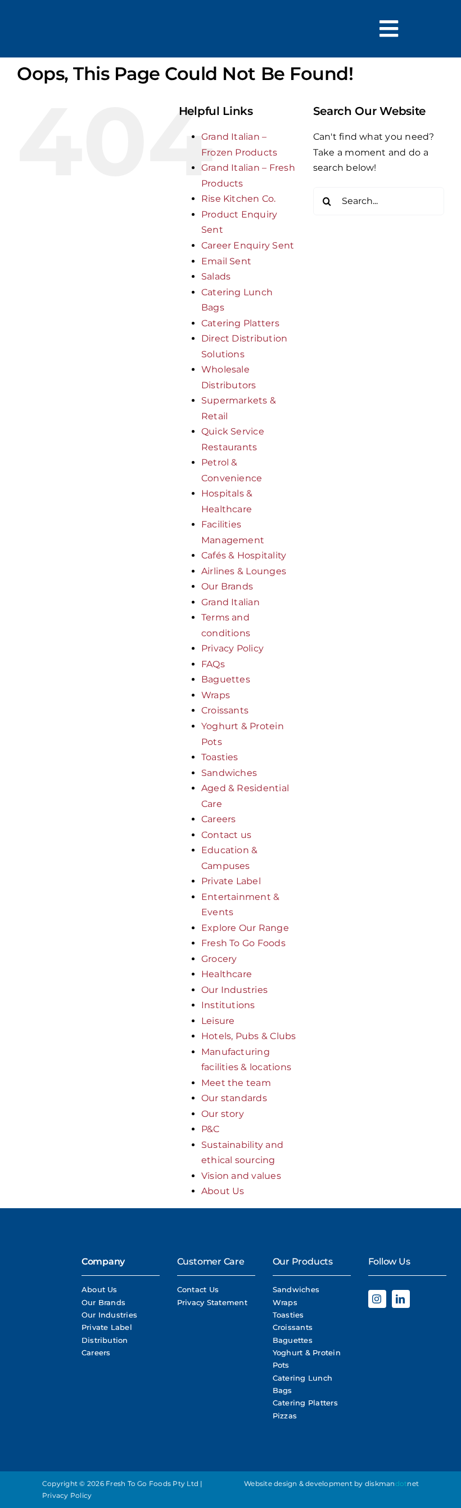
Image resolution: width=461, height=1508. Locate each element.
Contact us (226, 835)
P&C (210, 1129)
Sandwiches (229, 773)
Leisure (218, 1020)
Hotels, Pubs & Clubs (248, 1036)
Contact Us (198, 1289)
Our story (222, 1113)
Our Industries (234, 989)
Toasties (219, 757)
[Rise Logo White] (39, 1327)
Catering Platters (240, 323)
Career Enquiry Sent (248, 245)
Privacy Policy (232, 648)
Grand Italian (230, 602)
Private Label (231, 881)
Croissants (224, 710)
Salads (216, 276)
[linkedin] (401, 1299)
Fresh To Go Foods (243, 943)
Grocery (219, 958)
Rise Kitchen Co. (238, 198)
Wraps (215, 695)
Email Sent (226, 261)
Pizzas (285, 1415)
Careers (218, 819)
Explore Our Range (245, 927)
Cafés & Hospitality (244, 555)
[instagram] (377, 1299)
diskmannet (392, 1483)
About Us (223, 1191)
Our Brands (227, 586)
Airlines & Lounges (243, 571)
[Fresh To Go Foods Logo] (41, 36)
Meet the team (236, 1082)
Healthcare (226, 974)
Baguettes (225, 679)
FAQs (213, 664)
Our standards (234, 1098)
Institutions (228, 1005)
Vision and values (241, 1175)
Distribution (105, 1340)
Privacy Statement (212, 1302)
